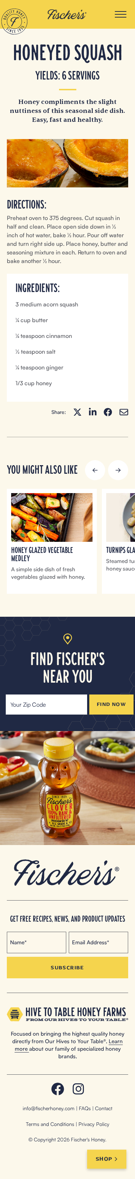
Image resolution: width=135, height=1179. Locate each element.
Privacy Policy (93, 1124)
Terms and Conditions (50, 1124)
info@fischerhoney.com (49, 1108)
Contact (103, 1108)
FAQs (85, 1108)
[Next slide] (118, 470)
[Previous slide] (95, 470)
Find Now (111, 704)
